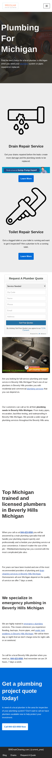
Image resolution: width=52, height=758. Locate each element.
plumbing (24, 63)
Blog (5, 755)
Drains (14, 755)
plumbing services (35, 389)
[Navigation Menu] (46, 6)
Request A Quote (28, 755)
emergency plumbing (33, 624)
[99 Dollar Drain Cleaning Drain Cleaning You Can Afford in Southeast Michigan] (10, 6)
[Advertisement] (26, 452)
